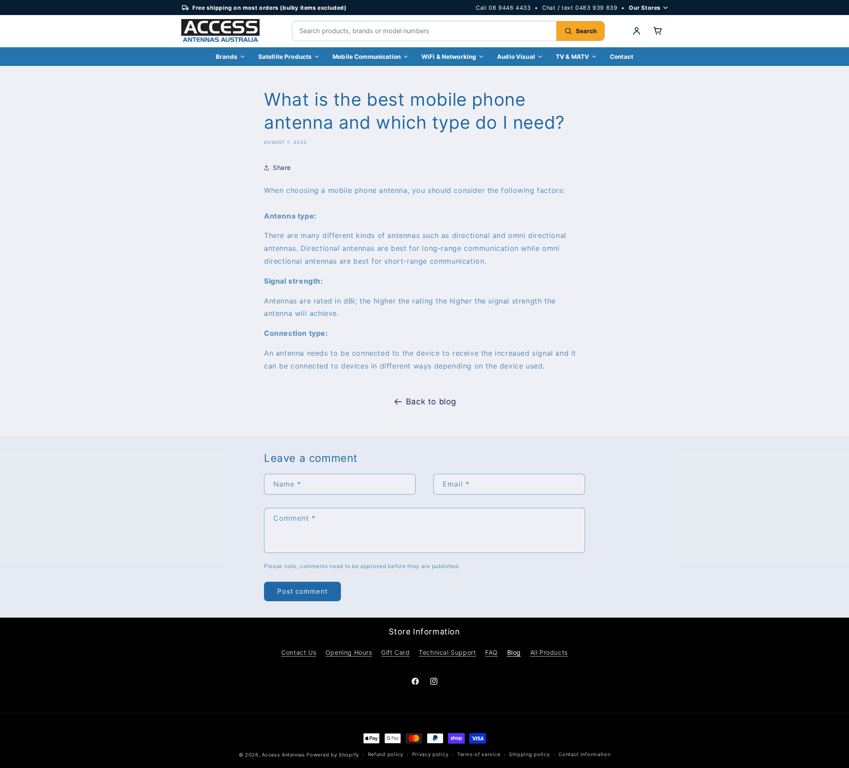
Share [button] (282, 167)
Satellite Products (285, 56)
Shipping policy (529, 754)
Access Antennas (283, 755)
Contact (621, 56)
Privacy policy (430, 754)
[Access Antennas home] (225, 31)
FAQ (491, 652)
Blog (514, 652)
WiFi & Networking (448, 56)
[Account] (636, 31)
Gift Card (395, 652)
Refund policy (385, 754)
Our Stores (645, 7)
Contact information (584, 754)
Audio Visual (516, 56)
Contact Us (298, 652)
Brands (226, 56)
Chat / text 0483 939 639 (579, 7)
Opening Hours (348, 652)
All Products (549, 652)
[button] (658, 31)
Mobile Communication (367, 56)
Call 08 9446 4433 (503, 7)
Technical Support (447, 652)
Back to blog (431, 401)
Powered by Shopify (332, 755)
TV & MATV (572, 56)
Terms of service (478, 754)
